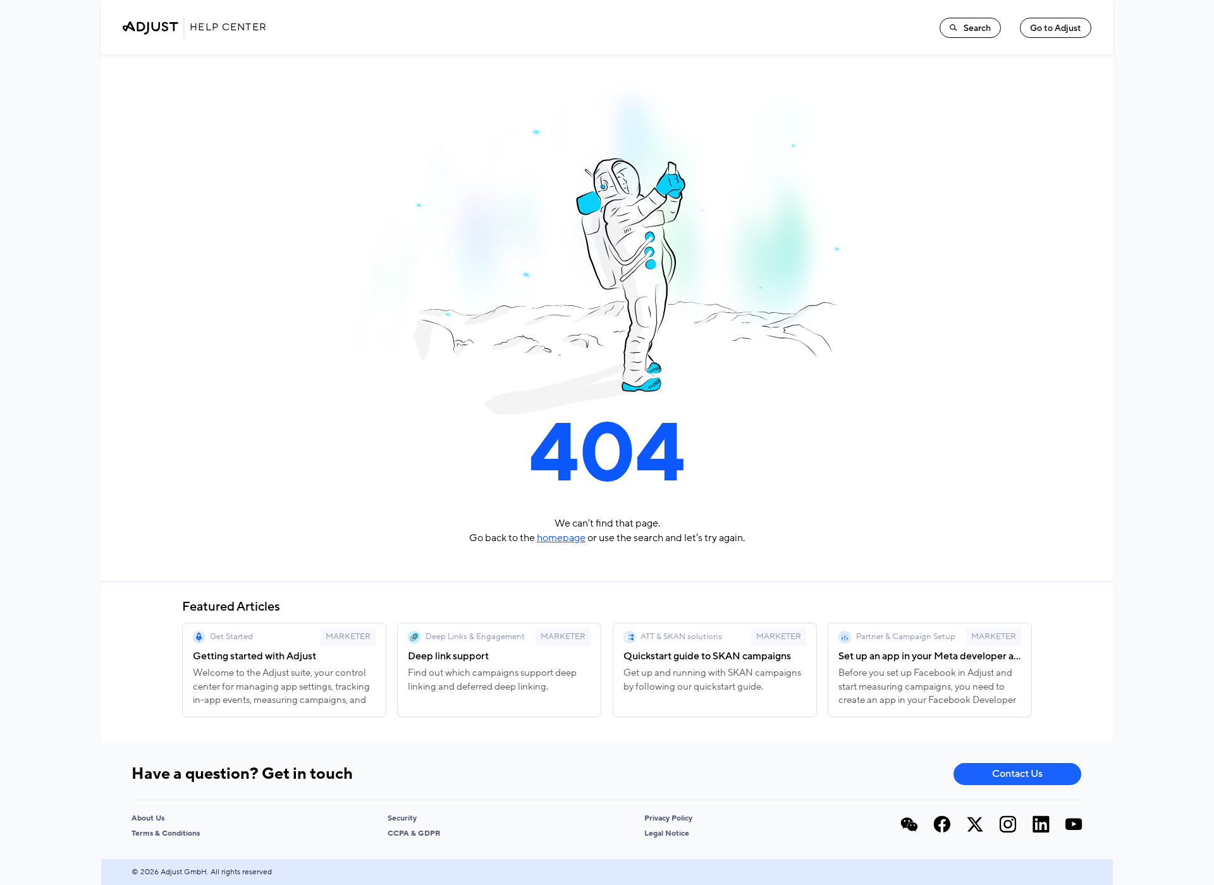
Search (977, 28)
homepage (561, 538)
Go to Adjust (1055, 28)
